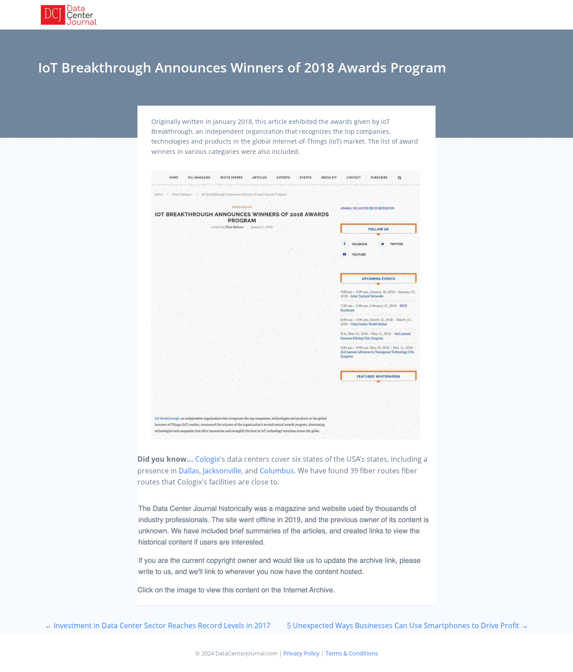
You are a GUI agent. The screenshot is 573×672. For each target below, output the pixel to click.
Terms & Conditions (351, 653)
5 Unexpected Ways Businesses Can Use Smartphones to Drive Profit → (407, 625)
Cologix (207, 459)
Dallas (189, 471)
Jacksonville (222, 471)
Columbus (277, 471)
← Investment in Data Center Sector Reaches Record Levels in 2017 (157, 625)
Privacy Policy (301, 653)
